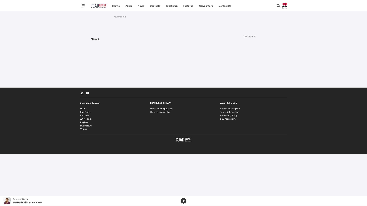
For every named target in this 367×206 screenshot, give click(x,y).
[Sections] (83, 6)
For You (83, 108)
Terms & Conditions (229, 112)
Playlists (84, 122)
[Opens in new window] (7, 200)
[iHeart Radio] (284, 5)
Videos (83, 129)
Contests (155, 5)
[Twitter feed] (82, 92)
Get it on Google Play (160, 112)
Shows (116, 5)
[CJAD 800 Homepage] (98, 6)
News (141, 5)
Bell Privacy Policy (228, 115)
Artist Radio (85, 119)
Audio (128, 5)
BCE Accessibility (228, 119)
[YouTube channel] (87, 92)
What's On (172, 5)
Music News (86, 125)
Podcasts (84, 115)
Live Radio (85, 112)
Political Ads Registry (230, 108)
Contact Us (225, 5)
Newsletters (206, 5)
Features (188, 5)
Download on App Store (161, 108)
